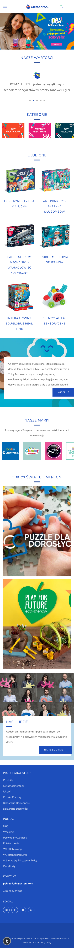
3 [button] (37, 46)
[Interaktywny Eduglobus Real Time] (19, 297)
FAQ (5, 826)
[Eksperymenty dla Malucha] (19, 180)
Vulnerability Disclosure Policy (20, 860)
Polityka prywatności (15, 837)
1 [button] (30, 46)
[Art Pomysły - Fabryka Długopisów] (54, 180)
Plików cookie (11, 843)
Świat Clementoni (13, 786)
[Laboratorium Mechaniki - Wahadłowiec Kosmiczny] (19, 236)
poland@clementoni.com (18, 883)
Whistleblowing (12, 849)
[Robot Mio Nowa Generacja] (54, 236)
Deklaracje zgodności (15, 808)
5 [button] (44, 46)
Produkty (8, 780)
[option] (37, 31)
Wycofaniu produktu (15, 855)
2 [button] (33, 46)
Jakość (6, 791)
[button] (7, 941)
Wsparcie (8, 832)
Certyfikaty (9, 866)
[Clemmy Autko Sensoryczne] (54, 297)
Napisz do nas (54, 749)
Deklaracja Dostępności (16, 803)
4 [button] (40, 46)
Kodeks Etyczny (12, 797)
